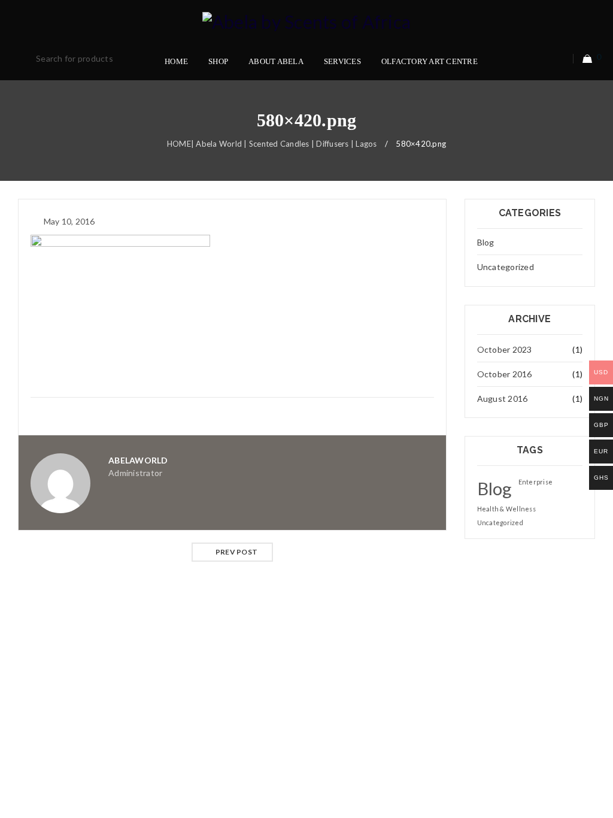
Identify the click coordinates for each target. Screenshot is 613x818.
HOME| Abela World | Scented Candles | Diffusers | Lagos (272, 144)
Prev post (236, 551)
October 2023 (504, 349)
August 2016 (502, 398)
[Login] (559, 58)
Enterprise (535, 482)
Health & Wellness (506, 509)
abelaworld (138, 460)
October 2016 (504, 374)
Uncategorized (505, 267)
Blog (485, 242)
